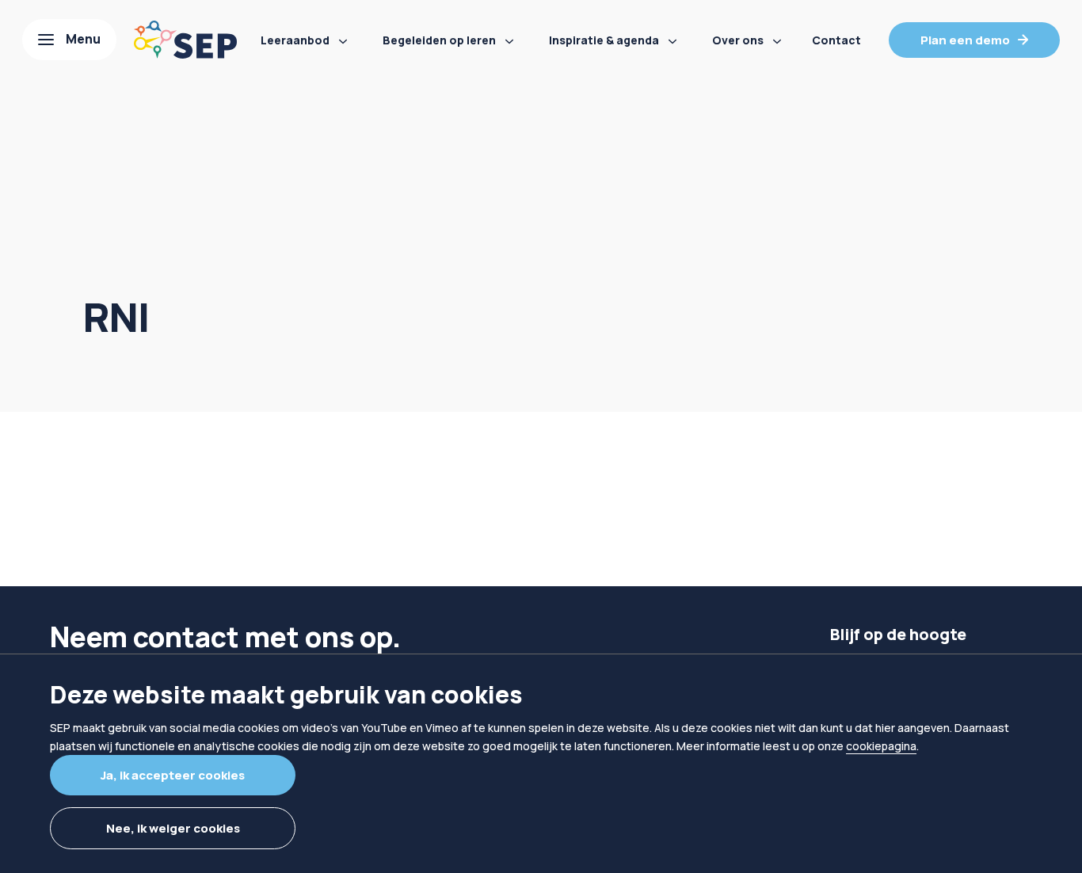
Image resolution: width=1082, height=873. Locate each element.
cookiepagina (881, 745)
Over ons (738, 40)
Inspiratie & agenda (604, 40)
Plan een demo (965, 40)
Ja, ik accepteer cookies (173, 775)
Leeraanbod (295, 40)
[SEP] (185, 40)
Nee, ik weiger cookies (173, 828)
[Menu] (69, 39)
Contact (836, 40)
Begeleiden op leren (439, 40)
